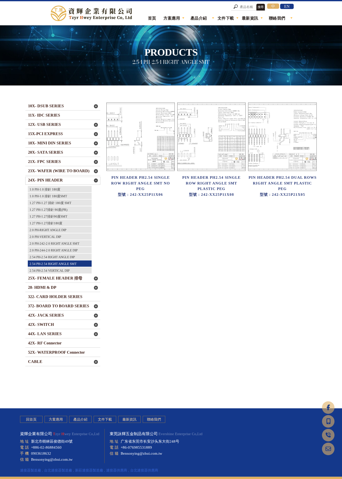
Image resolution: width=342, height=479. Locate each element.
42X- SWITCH (41, 324)
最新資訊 (129, 419)
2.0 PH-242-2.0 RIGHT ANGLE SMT (54, 243)
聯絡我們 (154, 419)
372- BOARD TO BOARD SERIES (58, 306)
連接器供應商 (116, 470)
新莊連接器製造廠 (89, 470)
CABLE (35, 361)
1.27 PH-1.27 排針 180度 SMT (50, 203)
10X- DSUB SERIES (46, 106)
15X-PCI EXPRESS (45, 134)
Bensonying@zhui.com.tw (52, 459)
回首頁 (31, 419)
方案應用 (56, 419)
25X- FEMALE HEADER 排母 (55, 278)
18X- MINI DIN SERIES (49, 143)
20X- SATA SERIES (45, 152)
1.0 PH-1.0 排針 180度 (45, 189)
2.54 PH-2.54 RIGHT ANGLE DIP (52, 257)
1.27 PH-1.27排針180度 (46, 223)
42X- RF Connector (45, 343)
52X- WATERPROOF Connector (56, 352)
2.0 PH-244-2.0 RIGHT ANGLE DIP (54, 250)
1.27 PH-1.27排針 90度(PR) (48, 210)
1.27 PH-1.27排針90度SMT (48, 216)
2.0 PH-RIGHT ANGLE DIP (48, 230)
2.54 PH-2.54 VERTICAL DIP (50, 270)
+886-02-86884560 (46, 447)
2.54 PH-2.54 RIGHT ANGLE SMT (53, 264)
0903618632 (41, 453)
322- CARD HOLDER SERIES (55, 297)
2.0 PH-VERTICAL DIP (45, 237)
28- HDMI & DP (42, 287)
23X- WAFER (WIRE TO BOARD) (58, 171)
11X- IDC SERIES (44, 115)
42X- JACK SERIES (46, 315)
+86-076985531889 (136, 447)
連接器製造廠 (30, 470)
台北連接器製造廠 (58, 470)
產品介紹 (80, 419)
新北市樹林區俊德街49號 (52, 441)
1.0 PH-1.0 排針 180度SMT (48, 196)
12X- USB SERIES (44, 124)
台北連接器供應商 (144, 470)
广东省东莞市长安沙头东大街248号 (150, 441)
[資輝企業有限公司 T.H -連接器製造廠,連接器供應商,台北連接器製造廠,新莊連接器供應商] (92, 14)
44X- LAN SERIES (45, 334)
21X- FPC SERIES (44, 161)
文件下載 (105, 419)
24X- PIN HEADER (45, 180)
